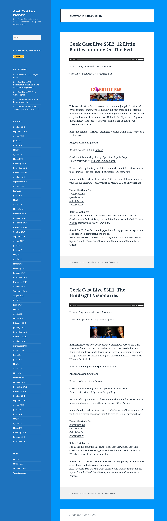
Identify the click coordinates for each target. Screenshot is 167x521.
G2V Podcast (86, 219)
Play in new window (89, 66)
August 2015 (18, 350)
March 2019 (18, 159)
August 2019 (18, 136)
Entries (18, 464)
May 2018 (17, 200)
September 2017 (20, 236)
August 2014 (18, 405)
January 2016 (19, 327)
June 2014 (17, 414)
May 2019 (17, 150)
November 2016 (20, 282)
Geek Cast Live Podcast (24, 13)
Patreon (99, 149)
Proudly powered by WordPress (83, 515)
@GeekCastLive (77, 193)
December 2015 (20, 332)
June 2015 (17, 359)
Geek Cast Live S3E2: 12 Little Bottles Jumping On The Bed (102, 46)
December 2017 (20, 223)
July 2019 (17, 140)
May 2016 (17, 309)
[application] (106, 59)
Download (107, 66)
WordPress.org (19, 473)
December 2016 (20, 277)
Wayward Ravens (100, 168)
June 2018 (17, 195)
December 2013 (20, 441)
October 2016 (19, 286)
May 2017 (17, 254)
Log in (16, 459)
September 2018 (20, 182)
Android (103, 73)
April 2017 (17, 259)
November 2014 (20, 391)
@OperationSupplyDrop (103, 160)
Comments (19, 468)
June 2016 (17, 305)
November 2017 (20, 227)
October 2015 (19, 341)
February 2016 (19, 323)
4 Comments (112, 262)
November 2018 (20, 172)
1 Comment (112, 493)
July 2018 (17, 191)
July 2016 (17, 300)
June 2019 (17, 145)
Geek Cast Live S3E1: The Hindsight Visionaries (97, 292)
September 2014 (20, 400)
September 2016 (20, 291)
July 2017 (17, 245)
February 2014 (19, 432)
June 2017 (17, 250)
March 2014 (18, 428)
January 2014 (19, 437)
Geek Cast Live (130, 215)
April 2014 (17, 423)
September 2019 (20, 131)
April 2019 (17, 154)
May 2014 (17, 419)
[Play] (71, 59)
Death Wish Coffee (104, 179)
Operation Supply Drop (115, 157)
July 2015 (17, 355)
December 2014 (20, 387)
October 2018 (19, 177)
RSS (112, 73)
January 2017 (19, 273)
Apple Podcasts (88, 73)
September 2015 (20, 346)
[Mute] (136, 59)
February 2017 (19, 268)
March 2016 (18, 318)
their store (130, 168)
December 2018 (20, 168)
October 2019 (19, 127)
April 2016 (17, 314)
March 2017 (18, 264)
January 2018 (19, 218)
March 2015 (18, 373)
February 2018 (19, 213)
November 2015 (20, 336)
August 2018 (18, 186)
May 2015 (17, 364)
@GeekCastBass (77, 197)
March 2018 (18, 209)
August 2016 (18, 295)
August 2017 (18, 241)
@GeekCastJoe (76, 201)
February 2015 (19, 378)
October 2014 (19, 396)
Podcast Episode (96, 262)
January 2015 (19, 382)
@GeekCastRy (76, 204)
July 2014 (17, 409)
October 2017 (19, 232)
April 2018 (17, 204)
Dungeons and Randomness (108, 219)
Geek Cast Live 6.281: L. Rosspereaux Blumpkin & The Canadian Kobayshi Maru (26, 85)
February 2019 (19, 163)
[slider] (141, 59)
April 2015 (17, 368)
